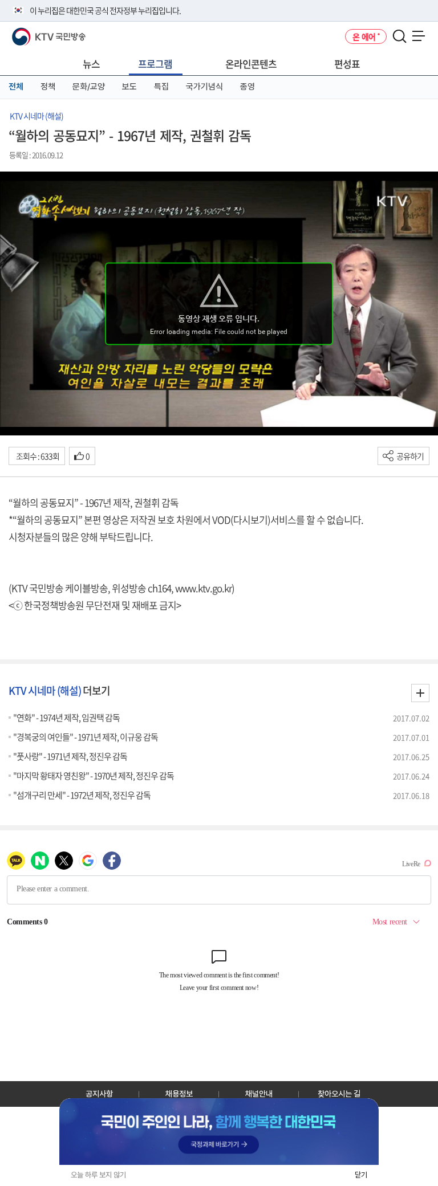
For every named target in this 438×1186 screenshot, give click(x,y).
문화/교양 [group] (88, 86)
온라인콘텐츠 (251, 63)
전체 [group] (16, 86)
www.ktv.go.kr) (204, 588)
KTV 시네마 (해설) (36, 115)
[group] (219, 1131)
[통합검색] (399, 37)
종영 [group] (247, 86)
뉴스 (91, 63)
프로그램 (155, 63)
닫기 (361, 1175)
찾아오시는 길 (339, 1093)
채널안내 (259, 1093)
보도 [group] (129, 86)
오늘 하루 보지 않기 (98, 1175)
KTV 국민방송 (32, 32)
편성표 (347, 63)
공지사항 (99, 1093)
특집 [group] (161, 86)
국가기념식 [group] (204, 86)
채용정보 (179, 1093)
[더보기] (420, 693)
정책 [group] (47, 86)
